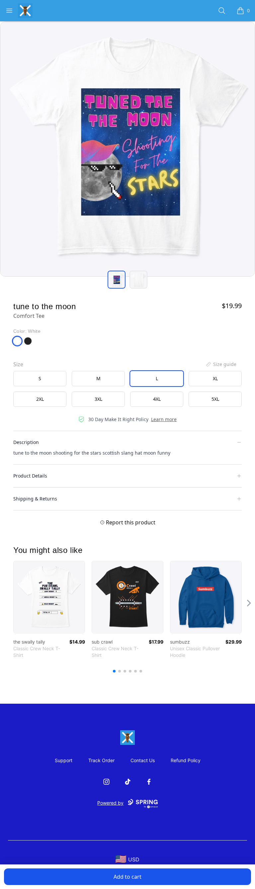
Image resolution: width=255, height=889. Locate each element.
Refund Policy (186, 760)
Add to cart (127, 876)
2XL (40, 399)
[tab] (116, 279)
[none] (220, 364)
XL (215, 378)
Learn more (164, 419)
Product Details (30, 476)
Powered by (110, 803)
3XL (98, 399)
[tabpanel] (127, 149)
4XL (157, 399)
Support (63, 760)
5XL (215, 399)
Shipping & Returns (35, 498)
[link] (49, 597)
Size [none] (18, 364)
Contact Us (142, 760)
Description (26, 442)
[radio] (39, 378)
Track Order (101, 760)
